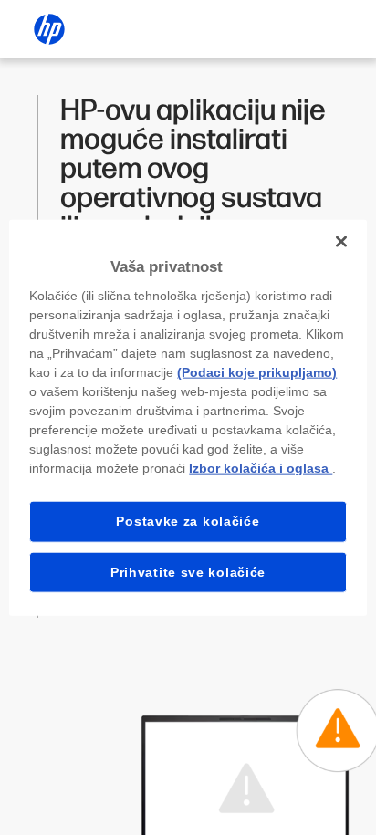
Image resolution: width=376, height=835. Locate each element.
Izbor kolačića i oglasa (260, 468)
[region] (187, 417)
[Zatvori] (341, 241)
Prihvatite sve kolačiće (188, 571)
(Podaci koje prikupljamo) (257, 372)
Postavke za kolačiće (187, 521)
